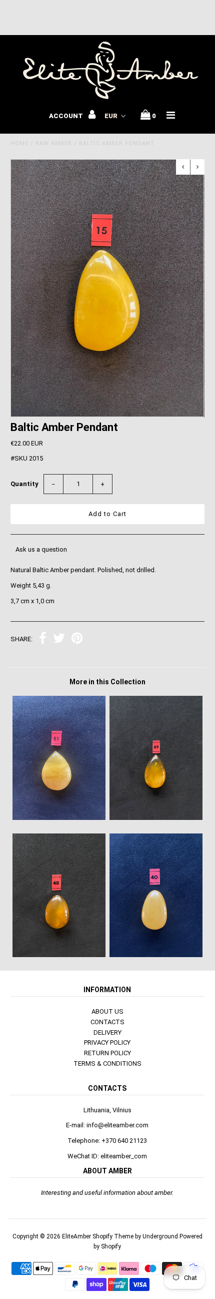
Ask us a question (41, 549)
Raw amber (54, 143)
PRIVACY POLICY (107, 1042)
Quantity (24, 484)
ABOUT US (108, 1011)
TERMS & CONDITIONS (108, 1063)
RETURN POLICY (107, 1053)
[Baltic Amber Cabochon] (156, 817)
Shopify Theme (113, 1236)
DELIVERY (108, 1032)
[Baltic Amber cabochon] (59, 817)
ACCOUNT (66, 116)
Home (19, 143)
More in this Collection (108, 682)
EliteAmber (76, 1236)
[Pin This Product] (77, 639)
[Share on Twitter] (59, 639)
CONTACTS (107, 1022)
